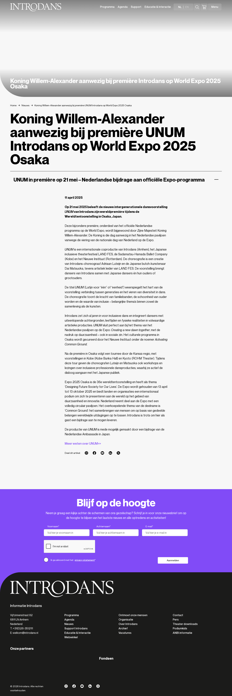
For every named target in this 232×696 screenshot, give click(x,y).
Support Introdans (76, 628)
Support (136, 6)
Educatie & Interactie (158, 6)
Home (13, 105)
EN (187, 7)
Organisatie (126, 619)
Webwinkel (71, 637)
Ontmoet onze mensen (133, 615)
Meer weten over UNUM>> (83, 443)
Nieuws (25, 105)
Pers (176, 619)
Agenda (123, 6)
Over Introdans (128, 624)
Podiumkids (180, 628)
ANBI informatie (182, 632)
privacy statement (85, 560)
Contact (178, 615)
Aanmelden (173, 560)
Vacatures (125, 632)
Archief (123, 628)
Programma (107, 6)
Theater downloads (185, 624)
